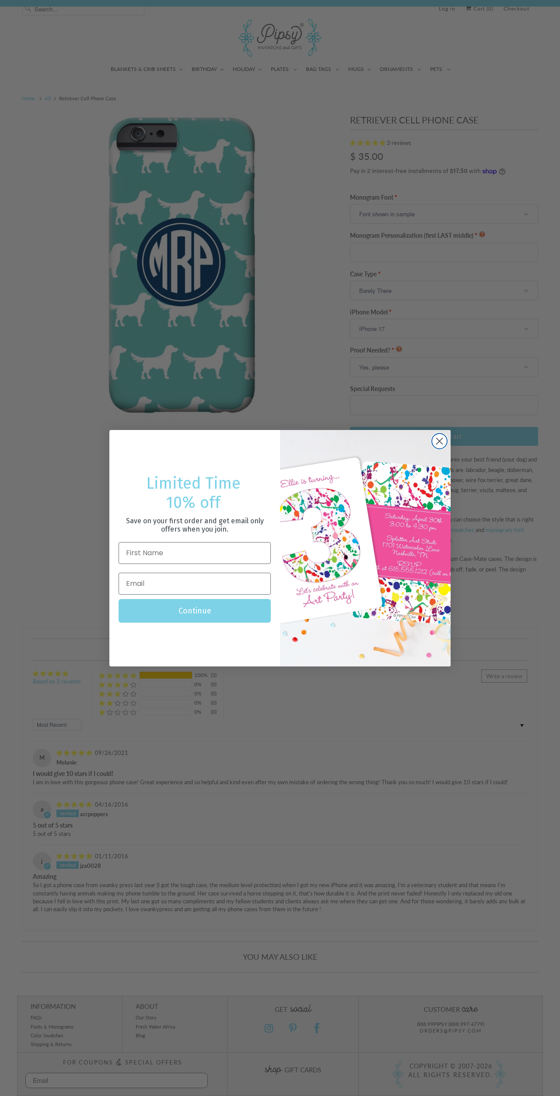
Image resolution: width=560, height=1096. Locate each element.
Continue (194, 611)
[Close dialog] (439, 441)
